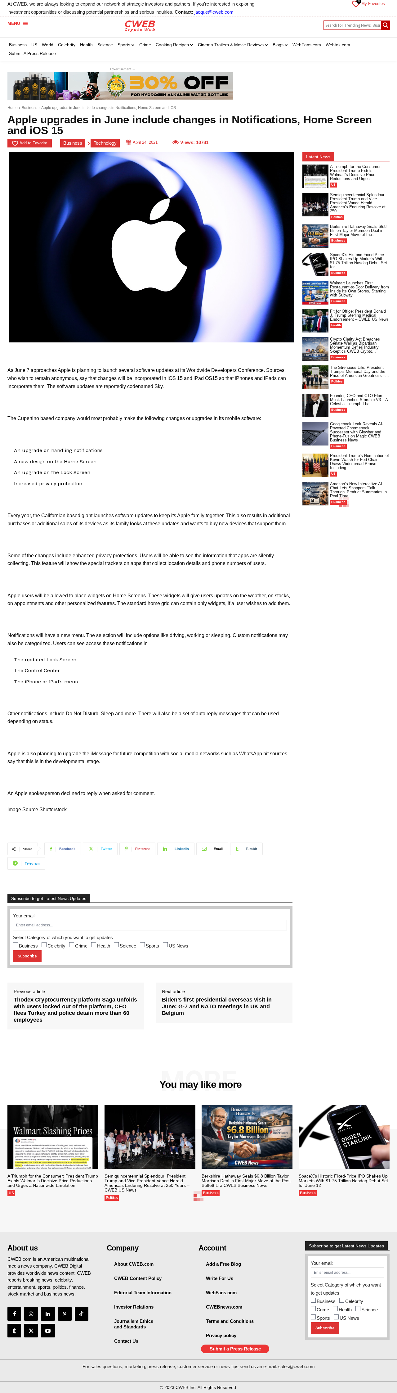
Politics (337, 217)
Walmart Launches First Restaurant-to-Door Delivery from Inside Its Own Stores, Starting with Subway (359, 289)
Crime (81, 945)
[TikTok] (81, 1314)
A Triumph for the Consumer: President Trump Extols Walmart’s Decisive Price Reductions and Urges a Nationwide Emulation (52, 1181)
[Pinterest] (65, 1314)
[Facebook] (14, 1314)
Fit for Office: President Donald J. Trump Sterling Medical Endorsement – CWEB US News (359, 315)
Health (103, 945)
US (333, 184)
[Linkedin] (48, 1314)
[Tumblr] (14, 1330)
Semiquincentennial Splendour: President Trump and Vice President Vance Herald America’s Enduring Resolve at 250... (358, 202)
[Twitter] (31, 1330)
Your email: (24, 915)
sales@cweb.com (296, 1366)
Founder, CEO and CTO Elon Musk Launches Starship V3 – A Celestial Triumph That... (359, 399)
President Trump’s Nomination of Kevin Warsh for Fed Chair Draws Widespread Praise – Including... (359, 461)
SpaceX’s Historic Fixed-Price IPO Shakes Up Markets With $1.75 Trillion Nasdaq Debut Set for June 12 (343, 1181)
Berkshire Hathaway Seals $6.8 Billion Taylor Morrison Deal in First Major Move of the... (358, 230)
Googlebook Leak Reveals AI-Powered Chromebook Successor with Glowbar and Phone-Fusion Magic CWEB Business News (356, 432)
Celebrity (56, 945)
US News (178, 945)
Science (128, 945)
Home (12, 108)
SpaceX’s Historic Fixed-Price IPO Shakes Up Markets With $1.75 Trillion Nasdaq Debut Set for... (358, 260)
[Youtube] (48, 1330)
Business (29, 108)
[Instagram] (31, 1314)
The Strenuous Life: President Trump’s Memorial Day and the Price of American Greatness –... (359, 371)
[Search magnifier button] (385, 25)
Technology (105, 143)
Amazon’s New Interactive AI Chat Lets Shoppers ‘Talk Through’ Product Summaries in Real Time (358, 490)
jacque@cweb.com (214, 12)
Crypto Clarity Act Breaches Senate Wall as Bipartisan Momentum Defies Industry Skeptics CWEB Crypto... (355, 345)
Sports (152, 945)
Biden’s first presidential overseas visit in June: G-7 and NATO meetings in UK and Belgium (217, 1006)
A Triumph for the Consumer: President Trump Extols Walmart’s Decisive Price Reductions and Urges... (356, 172)
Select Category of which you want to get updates (63, 937)
